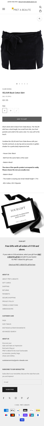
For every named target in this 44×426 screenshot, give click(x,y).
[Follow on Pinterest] (22, 398)
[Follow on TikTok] (28, 398)
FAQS (4, 320)
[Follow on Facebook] (3, 398)
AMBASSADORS (7, 309)
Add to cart (22, 119)
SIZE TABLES (6, 324)
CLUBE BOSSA (6, 89)
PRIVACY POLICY (8, 301)
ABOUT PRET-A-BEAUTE (10, 279)
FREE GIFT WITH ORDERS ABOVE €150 (27, 1)
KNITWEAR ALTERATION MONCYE (13, 328)
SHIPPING (5, 286)
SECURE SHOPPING (9, 298)
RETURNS (5, 290)
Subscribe (10, 389)
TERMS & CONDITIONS (10, 305)
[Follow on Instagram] (16, 398)
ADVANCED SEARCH (9, 331)
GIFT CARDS (6, 283)
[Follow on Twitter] (9, 398)
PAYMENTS (6, 294)
